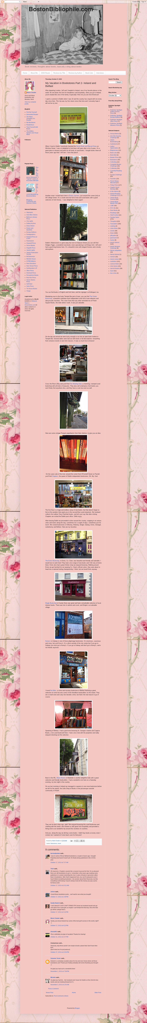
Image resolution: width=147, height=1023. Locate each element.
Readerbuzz (30, 125)
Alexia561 (54, 931)
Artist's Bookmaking (114, 140)
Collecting (113, 162)
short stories (114, 266)
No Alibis (53, 690)
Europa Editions (31, 232)
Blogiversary (114, 150)
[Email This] (75, 841)
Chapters (55, 476)
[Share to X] (79, 841)
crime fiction (114, 228)
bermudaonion (55, 853)
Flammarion (30, 241)
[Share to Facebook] (81, 841)
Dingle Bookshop (51, 603)
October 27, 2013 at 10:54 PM (60, 952)
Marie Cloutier (55, 918)
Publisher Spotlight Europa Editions (116, 116)
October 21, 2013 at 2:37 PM (59, 937)
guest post (113, 238)
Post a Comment (53, 988)
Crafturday (113, 168)
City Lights (29, 221)
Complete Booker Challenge (115, 165)
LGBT (112, 205)
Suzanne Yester (56, 958)
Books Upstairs (74, 195)
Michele (53, 977)
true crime (113, 273)
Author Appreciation (114, 147)
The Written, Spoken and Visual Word (32, 132)
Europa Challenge (116, 175)
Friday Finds (114, 185)
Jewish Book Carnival (114, 198)
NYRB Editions (31, 261)
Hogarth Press (30, 248)
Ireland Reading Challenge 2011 (115, 194)
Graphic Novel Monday (114, 188)
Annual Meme (114, 133)
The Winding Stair (76, 384)
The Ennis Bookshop (52, 561)
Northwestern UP (31, 268)
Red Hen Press (31, 277)
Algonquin (29, 212)
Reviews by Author (75, 73)
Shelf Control (114, 215)
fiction (112, 233)
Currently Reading (116, 171)
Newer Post (49, 992)
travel (59, 843)
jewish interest (114, 242)
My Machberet (30, 122)
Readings (113, 213)
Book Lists (89, 73)
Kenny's (48, 641)
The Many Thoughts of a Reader (30, 118)
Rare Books (114, 210)
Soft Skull (29, 284)
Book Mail (113, 155)
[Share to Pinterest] (84, 841)
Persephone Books (32, 275)
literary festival (114, 254)
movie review (114, 259)
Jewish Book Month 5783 (114, 202)
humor (112, 240)
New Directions (31, 263)
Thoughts (113, 221)
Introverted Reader (32, 114)
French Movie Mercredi (114, 181)
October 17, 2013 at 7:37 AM (59, 862)
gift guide (113, 235)
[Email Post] (71, 840)
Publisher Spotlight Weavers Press (116, 124)
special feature (114, 268)
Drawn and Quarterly (29, 229)
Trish (52, 868)
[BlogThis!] (77, 841)
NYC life (112, 208)
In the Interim (114, 191)
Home (25, 73)
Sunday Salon (114, 217)
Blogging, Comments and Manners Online (31, 201)
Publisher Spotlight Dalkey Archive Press (116, 111)
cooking (112, 226)
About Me (34, 73)
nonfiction (113, 261)
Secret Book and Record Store (86, 146)
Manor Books (61, 778)
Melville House (31, 259)
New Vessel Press (32, 266)
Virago (28, 291)
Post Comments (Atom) (61, 996)
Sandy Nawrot (55, 903)
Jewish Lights (30, 250)
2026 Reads (45, 73)
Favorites (113, 178)
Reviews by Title (59, 73)
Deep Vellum (30, 226)
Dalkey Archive (31, 223)
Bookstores (54, 843)
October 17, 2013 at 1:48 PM (59, 897)
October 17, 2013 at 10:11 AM (60, 885)
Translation (113, 224)
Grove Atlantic (30, 245)
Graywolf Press (31, 243)
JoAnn (53, 891)
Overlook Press (31, 273)
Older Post (98, 992)
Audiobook (113, 144)
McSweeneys (30, 256)
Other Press (30, 270)
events (112, 231)
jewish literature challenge (115, 247)
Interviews (100, 73)
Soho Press (30, 286)
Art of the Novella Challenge (115, 136)
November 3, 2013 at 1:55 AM (60, 984)
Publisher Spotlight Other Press (116, 120)
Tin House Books (31, 288)
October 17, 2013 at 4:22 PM (59, 925)
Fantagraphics (30, 234)
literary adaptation (116, 250)
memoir (112, 257)
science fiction (114, 264)
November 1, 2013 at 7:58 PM (60, 971)
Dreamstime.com (30, 305)
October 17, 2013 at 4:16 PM (59, 912)
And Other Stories (31, 215)
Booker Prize (114, 157)
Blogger (77, 1008)
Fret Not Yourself (31, 112)
